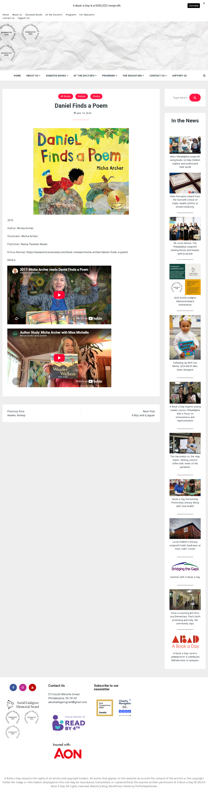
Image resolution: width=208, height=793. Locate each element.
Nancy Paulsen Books (34, 244)
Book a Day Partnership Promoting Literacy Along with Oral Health (185, 503)
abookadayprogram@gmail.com (67, 702)
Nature (81, 96)
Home (5, 14)
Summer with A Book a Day (185, 577)
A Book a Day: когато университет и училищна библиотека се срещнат (185, 657)
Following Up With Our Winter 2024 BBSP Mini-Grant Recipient (185, 366)
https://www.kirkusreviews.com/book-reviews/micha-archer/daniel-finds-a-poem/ (77, 252)
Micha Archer (25, 228)
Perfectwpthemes (146, 786)
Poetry (96, 96)
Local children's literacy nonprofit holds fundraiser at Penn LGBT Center (185, 545)
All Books (66, 96)
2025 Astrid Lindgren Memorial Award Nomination (185, 301)
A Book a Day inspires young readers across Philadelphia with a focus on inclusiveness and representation (185, 413)
